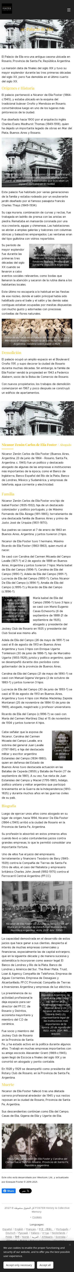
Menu (68, 9)
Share (10, 1190)
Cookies (37, 1217)
